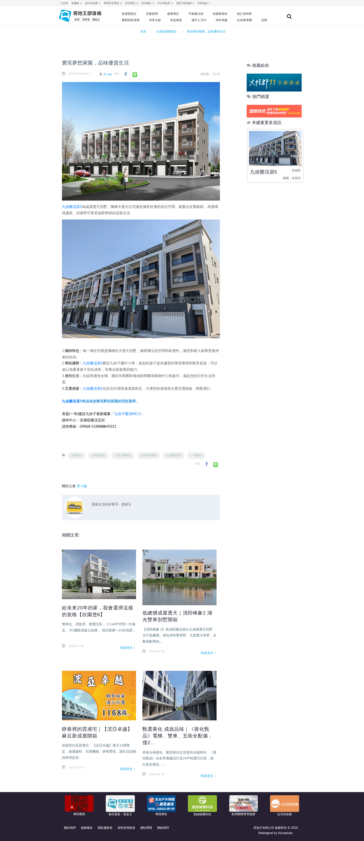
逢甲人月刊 (198, 20)
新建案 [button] (75, 3)
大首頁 (64, 3)
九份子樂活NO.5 (127, 414)
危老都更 (176, 20)
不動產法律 (196, 13)
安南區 (296, 170)
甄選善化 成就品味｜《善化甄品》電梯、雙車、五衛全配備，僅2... (177, 735)
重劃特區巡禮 (130, 20)
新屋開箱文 (129, 13)
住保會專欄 (244, 20)
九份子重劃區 (122, 455)
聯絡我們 (163, 827)
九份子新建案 (148, 455)
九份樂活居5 (72, 207)
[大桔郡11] (274, 82)
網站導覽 (146, 827)
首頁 (142, 31)
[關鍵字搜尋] (289, 16)
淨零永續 (155, 20)
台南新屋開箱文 (166, 31)
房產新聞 (152, 13)
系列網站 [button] (146, 3)
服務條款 (87, 827)
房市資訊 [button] (130, 3)
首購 (264, 20)
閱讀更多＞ (128, 647)
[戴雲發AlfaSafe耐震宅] (274, 111)
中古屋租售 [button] (164, 3)
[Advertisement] (274, 252)
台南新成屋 (98, 455)
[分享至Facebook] (125, 74)
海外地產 (222, 20)
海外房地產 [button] (91, 3)
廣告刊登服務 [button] (184, 3)
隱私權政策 (105, 827)
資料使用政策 (126, 827)
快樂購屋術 (220, 13)
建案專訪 (173, 13)
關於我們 (70, 827)
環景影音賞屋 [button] (112, 3)
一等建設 (196, 455)
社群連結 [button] (203, 3)
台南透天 (76, 455)
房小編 (107, 74)
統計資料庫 (244, 13)
